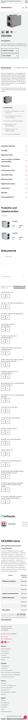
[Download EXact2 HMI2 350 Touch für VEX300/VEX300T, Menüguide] (3, 400)
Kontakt (6, 636)
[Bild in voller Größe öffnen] (14, 20)
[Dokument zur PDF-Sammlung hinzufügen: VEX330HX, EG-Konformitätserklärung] (8, 443)
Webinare (3, 694)
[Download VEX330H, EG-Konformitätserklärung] (3, 422)
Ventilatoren (4, 668)
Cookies (3, 718)
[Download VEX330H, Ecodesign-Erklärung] (3, 432)
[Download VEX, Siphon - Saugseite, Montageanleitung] (3, 317)
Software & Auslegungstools (8, 685)
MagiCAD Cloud (5, 689)
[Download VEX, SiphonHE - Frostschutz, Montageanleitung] (3, 329)
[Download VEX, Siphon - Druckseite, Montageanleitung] (3, 307)
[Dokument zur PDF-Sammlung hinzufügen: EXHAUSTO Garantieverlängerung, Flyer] (8, 465)
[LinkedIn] (2, 642)
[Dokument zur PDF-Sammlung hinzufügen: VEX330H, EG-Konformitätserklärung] (8, 422)
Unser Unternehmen (6, 648)
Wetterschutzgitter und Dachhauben (10, 672)
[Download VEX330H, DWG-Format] (3, 296)
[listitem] (3, 32)
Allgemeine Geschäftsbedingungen (16, 718)
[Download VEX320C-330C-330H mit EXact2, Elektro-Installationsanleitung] (3, 353)
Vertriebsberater (8, 639)
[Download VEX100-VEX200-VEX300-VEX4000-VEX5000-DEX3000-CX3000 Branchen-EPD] (3, 476)
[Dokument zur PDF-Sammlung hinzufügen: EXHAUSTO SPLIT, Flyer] (8, 454)
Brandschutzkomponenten (7, 677)
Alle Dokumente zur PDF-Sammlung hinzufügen (19, 287)
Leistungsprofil (5, 651)
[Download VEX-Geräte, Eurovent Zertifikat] (3, 411)
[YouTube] (5, 642)
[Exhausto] (6, 7)
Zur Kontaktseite (6, 619)
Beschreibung (6, 68)
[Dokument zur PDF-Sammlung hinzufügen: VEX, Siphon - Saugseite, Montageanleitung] (8, 317)
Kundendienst (4, 705)
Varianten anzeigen (8, 50)
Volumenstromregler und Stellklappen (10, 674)
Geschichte (4, 655)
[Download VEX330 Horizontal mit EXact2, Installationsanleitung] (3, 341)
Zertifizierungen (5, 657)
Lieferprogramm (5, 653)
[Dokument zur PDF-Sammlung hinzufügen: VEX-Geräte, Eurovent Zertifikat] (8, 411)
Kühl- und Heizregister (6, 670)
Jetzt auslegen (6, 55)
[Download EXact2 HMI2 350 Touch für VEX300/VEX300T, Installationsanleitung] (3, 388)
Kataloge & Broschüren (7, 687)
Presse (2, 709)
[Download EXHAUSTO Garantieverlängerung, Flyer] (3, 465)
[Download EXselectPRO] (25, 524)
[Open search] (22, 7)
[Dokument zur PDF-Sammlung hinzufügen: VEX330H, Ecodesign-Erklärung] (8, 432)
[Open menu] (25, 7)
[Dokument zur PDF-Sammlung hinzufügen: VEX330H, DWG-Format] (8, 296)
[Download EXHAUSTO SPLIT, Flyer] (3, 454)
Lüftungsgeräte (5, 666)
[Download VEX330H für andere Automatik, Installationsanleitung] (3, 377)
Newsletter (4, 707)
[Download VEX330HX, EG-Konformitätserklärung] (3, 443)
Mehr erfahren (26, 2)
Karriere (3, 659)
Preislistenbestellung (6, 711)
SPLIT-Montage (21, 614)
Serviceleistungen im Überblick (8, 692)
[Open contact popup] (25, 717)
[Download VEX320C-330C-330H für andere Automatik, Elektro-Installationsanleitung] (3, 365)
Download (3, 683)
